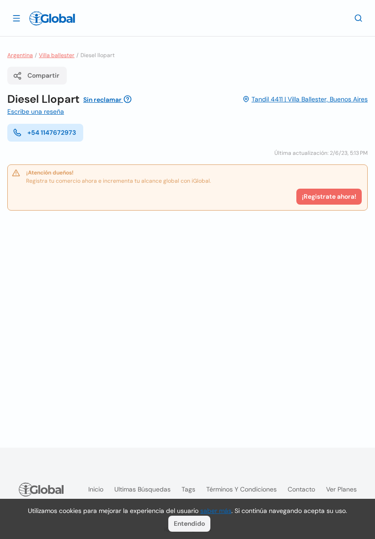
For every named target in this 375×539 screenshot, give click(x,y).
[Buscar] (358, 18)
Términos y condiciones (241, 489)
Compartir (43, 75)
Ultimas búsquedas (142, 489)
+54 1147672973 (51, 132)
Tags (188, 489)
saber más (215, 511)
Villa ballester (57, 55)
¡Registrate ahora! (329, 196)
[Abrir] (16, 18)
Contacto (301, 489)
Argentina (20, 55)
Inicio (95, 489)
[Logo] (52, 18)
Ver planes (341, 489)
